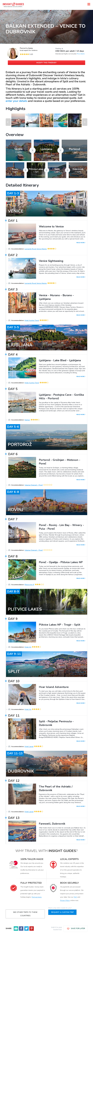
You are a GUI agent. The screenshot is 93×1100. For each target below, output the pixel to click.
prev (8, 122)
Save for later (77, 928)
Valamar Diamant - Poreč (34, 485)
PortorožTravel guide (76, 446)
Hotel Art (28, 647)
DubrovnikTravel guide (76, 772)
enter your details (16, 101)
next (84, 122)
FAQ (75, 897)
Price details (81, 54)
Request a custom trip (62, 912)
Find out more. (37, 897)
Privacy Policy (65, 900)
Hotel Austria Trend (32, 320)
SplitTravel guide (78, 673)
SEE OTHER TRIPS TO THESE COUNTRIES (25, 914)
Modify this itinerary (46, 63)
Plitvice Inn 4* (29, 585)
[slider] (24, 54)
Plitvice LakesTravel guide (75, 610)
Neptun (27, 420)
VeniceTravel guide (77, 212)
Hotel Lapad (29, 746)
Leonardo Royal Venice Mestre (36, 249)
